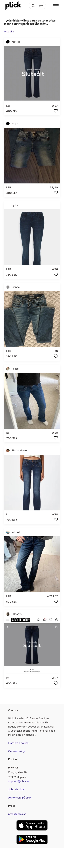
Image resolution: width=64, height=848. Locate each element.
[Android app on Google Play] (32, 839)
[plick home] (13, 5)
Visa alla (9, 31)
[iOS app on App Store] (32, 825)
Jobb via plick (16, 789)
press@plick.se (17, 814)
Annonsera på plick (19, 797)
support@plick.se (18, 781)
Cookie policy (16, 751)
